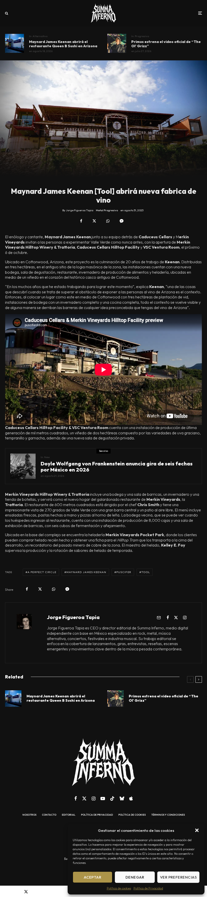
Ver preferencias (178, 877)
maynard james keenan (86, 572)
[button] (196, 830)
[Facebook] (76, 798)
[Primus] (116, 43)
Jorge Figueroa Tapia (73, 617)
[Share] (81, 221)
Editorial (68, 814)
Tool (145, 572)
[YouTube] (103, 798)
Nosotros (29, 814)
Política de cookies (119, 888)
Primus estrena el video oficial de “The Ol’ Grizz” (166, 44)
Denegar (134, 877)
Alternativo (40, 36)
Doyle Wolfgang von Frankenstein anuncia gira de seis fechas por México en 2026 (117, 467)
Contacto (49, 814)
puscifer (123, 572)
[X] (84, 798)
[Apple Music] (131, 798)
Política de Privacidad (148, 888)
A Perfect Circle (42, 572)
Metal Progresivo (107, 210)
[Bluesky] (122, 798)
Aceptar (92, 877)
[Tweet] (94, 221)
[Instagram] (93, 798)
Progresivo (142, 36)
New (47, 457)
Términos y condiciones (168, 814)
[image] (14, 43)
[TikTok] (112, 798)
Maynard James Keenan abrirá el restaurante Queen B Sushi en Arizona (63, 44)
